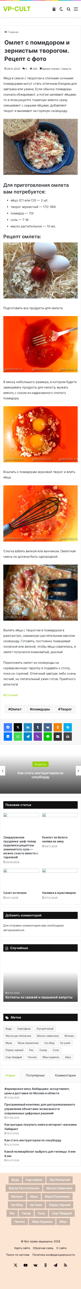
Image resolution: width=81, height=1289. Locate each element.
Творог (66, 709)
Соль (56, 1050)
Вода (9, 1028)
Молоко (69, 1035)
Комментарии (65, 1075)
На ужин (65, 1042)
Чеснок (32, 1057)
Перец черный (14, 1050)
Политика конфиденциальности (53, 1254)
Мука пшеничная (28, 1042)
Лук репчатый (45, 1028)
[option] (40, 771)
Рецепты (40, 764)
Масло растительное (18, 1035)
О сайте (61, 1248)
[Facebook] (8, 727)
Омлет (16, 709)
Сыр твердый (14, 1057)
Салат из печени (14, 892)
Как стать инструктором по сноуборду (41, 775)
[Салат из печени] (21, 879)
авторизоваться (13, 930)
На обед (49, 1042)
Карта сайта (22, 1248)
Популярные (35, 1075)
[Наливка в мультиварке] (60, 879)
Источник (10, 695)
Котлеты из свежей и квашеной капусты (38, 997)
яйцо (68, 1057)
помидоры (41, 709)
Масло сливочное (48, 1035)
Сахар (43, 1050)
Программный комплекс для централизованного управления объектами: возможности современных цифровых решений (39, 1109)
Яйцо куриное (50, 1057)
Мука (9, 1042)
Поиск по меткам (17, 1254)
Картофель (24, 1028)
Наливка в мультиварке (59, 892)
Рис (31, 1050)
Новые (10, 1075)
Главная (12, 32)
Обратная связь (43, 1248)
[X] (18, 727)
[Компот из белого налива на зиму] (60, 823)
